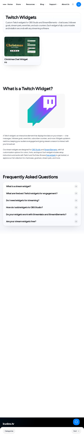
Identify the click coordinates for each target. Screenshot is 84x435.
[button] (78, 4)
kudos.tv (8, 423)
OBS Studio (36, 150)
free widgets (51, 155)
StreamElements (50, 150)
